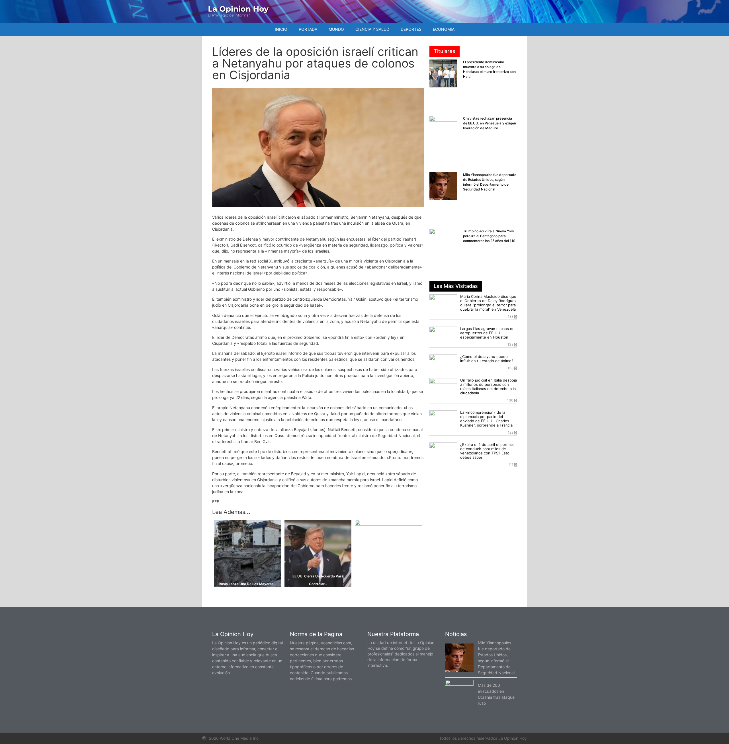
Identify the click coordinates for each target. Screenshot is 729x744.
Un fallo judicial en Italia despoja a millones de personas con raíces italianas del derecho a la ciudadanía (488, 386)
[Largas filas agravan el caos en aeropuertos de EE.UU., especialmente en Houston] (443, 334)
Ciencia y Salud (372, 29)
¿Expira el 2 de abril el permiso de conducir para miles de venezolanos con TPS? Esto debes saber (487, 451)
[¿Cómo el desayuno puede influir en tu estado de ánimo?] (443, 362)
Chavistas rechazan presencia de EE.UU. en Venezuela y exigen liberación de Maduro (489, 123)
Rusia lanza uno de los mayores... (247, 584)
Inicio (281, 29)
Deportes (411, 29)
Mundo (336, 29)
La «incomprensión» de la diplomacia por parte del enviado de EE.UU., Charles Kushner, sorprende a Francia (486, 418)
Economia (443, 29)
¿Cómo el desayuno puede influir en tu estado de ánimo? (486, 358)
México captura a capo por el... (388, 522)
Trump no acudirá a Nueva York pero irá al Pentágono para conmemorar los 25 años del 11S (489, 236)
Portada (308, 29)
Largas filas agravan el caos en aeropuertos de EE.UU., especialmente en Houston (487, 332)
